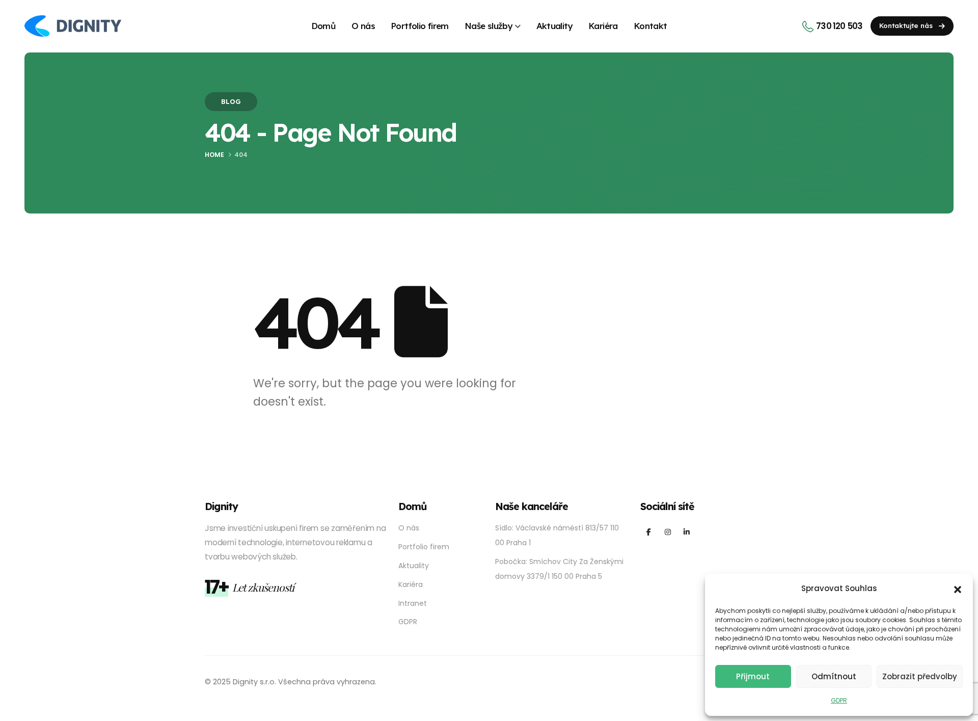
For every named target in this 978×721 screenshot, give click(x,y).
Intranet (412, 603)
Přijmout (753, 676)
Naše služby (488, 25)
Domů (323, 25)
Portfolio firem (420, 25)
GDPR (839, 700)
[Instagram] (667, 531)
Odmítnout (833, 676)
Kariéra (603, 25)
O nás (363, 25)
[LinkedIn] (686, 531)
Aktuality (554, 25)
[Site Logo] (72, 26)
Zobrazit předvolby (919, 676)
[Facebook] (648, 531)
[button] (958, 589)
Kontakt (650, 25)
